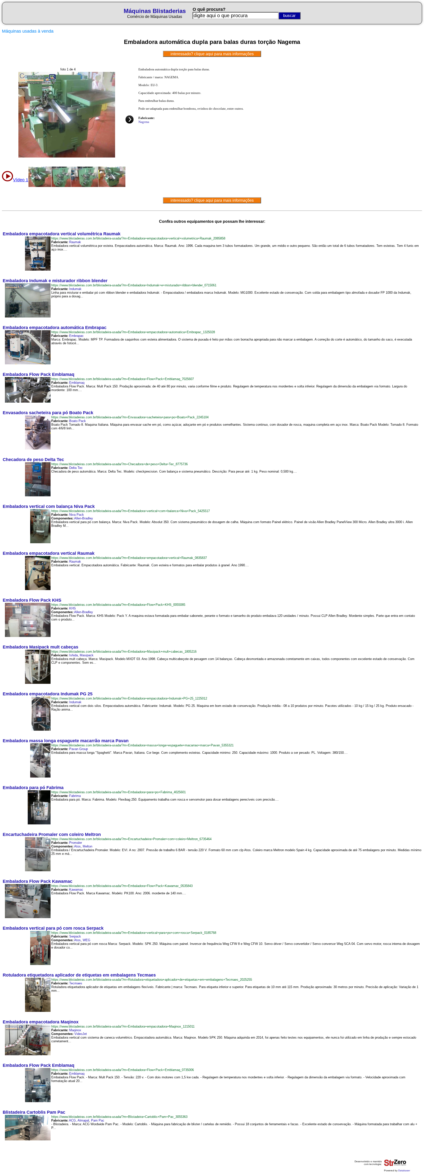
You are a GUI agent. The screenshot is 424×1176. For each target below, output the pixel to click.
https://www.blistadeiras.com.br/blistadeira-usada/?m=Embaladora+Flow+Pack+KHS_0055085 (118, 605)
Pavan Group (78, 749)
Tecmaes (75, 983)
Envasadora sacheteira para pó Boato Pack (48, 412)
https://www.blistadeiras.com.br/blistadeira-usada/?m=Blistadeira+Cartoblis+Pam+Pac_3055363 (119, 1117)
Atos (77, 846)
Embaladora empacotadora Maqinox (41, 1021)
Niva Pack (76, 514)
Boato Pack (77, 421)
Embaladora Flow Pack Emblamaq (38, 374)
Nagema (143, 122)
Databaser (404, 1170)
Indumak (75, 289)
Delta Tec (76, 468)
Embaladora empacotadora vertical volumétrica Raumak (61, 233)
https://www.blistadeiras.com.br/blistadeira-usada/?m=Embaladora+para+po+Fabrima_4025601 (118, 792)
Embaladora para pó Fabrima (33, 787)
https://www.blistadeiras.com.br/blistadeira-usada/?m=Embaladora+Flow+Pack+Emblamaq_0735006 (122, 1070)
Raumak (75, 242)
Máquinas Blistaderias (155, 11)
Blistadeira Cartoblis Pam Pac (34, 1112)
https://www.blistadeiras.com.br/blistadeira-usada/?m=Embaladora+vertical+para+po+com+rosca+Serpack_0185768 (133, 933)
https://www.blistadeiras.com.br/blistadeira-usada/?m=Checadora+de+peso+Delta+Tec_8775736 (119, 464)
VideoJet (80, 1034)
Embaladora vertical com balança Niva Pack (49, 506)
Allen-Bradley (83, 518)
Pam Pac (97, 1120)
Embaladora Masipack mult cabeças (40, 647)
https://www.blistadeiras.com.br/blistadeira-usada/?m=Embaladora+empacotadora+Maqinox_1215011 (123, 1026)
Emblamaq (76, 382)
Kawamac (76, 889)
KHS (72, 608)
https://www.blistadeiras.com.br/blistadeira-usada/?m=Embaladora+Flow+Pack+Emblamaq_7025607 (122, 379)
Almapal (83, 1120)
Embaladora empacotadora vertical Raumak (48, 553)
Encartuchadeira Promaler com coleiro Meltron (52, 834)
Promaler (75, 843)
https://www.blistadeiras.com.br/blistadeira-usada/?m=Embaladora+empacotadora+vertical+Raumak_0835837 (129, 558)
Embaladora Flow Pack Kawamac (37, 881)
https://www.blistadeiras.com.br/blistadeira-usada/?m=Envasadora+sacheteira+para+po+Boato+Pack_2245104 (130, 417)
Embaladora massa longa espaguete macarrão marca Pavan (66, 740)
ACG (72, 1120)
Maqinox (75, 1030)
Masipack (86, 655)
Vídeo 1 (20, 179)
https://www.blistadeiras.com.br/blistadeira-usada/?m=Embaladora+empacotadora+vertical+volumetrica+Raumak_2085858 (138, 238)
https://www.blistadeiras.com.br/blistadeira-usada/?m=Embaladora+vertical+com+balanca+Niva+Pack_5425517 (130, 511)
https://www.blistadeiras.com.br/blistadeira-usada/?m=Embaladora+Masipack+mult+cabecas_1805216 (124, 651)
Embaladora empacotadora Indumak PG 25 (48, 693)
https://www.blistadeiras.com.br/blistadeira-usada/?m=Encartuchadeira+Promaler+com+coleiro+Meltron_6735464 (131, 839)
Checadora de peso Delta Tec (33, 459)
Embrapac (76, 336)
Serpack (75, 936)
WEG (86, 940)
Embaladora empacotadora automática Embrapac (54, 327)
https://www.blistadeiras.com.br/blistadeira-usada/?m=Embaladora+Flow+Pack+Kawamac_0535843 (122, 886)
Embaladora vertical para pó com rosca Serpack (53, 928)
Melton (87, 846)
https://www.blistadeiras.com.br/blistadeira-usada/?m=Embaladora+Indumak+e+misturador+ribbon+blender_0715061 (133, 285)
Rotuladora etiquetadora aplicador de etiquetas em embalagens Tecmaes (79, 975)
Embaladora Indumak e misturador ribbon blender (55, 280)
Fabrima (75, 796)
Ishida (73, 655)
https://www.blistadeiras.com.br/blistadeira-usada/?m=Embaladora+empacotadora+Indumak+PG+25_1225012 (129, 698)
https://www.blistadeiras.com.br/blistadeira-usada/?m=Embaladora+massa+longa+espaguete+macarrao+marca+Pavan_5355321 (142, 745)
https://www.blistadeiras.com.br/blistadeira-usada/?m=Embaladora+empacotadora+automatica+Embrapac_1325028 (133, 332)
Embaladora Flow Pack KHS (32, 600)
